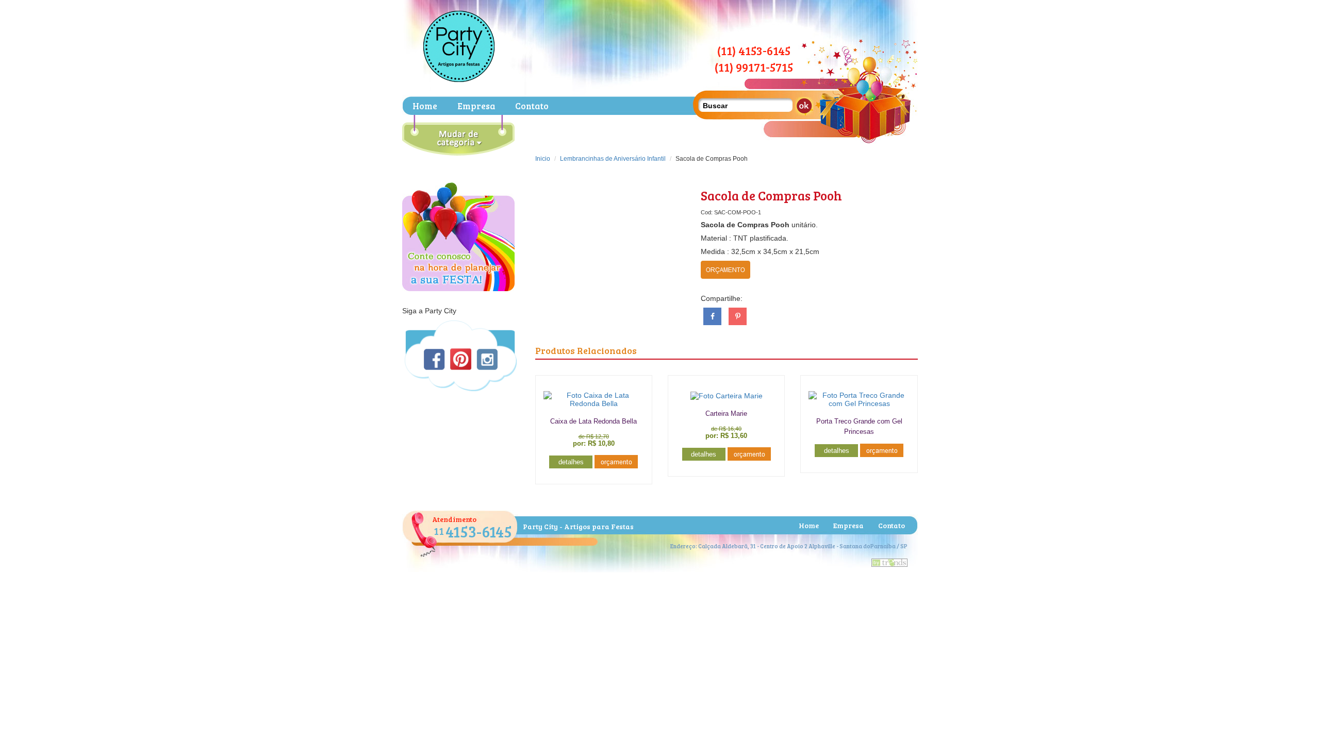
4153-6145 (473, 531)
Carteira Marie (726, 413)
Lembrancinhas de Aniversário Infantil (613, 158)
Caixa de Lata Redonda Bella (593, 421)
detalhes (571, 462)
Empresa (476, 106)
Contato (532, 106)
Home (424, 106)
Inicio (542, 158)
